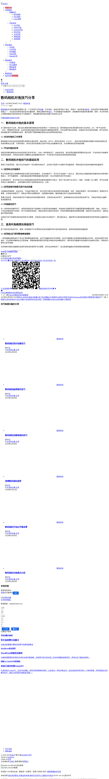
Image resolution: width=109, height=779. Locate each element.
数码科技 (8, 73)
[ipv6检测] (54, 768)
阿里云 (26, 761)
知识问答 (8, 76)
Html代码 (12, 54)
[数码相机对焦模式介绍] (31, 568)
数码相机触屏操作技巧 (15, 389)
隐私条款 (8, 751)
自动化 (64, 297)
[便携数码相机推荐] (31, 476)
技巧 (50, 112)
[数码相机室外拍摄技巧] (31, 339)
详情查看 (41, 299)
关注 (6, 629)
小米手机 (17, 34)
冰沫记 (12, 755)
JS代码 (11, 47)
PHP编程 (12, 52)
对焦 (87, 109)
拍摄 (41, 109)
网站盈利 (12, 69)
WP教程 (12, 62)
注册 (6, 83)
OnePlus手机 (18, 30)
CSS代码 (12, 49)
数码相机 (4, 109)
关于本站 (8, 749)
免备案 (27, 297)
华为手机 (17, 32)
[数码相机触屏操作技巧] (31, 385)
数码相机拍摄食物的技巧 (16, 435)
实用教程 (8, 10)
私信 (16, 629)
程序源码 (8, 45)
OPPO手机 (18, 28)
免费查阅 (83, 297)
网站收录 (12, 67)
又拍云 (11, 761)
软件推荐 (17, 14)
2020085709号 (27, 755)
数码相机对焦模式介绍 (15, 573)
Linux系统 (17, 19)
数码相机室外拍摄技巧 (15, 343)
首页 (9, 90)
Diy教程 (46, 297)
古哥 (2, 103)
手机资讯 (12, 23)
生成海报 (6, 288)
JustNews (11, 757)
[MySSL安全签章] (54, 765)
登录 (2, 83)
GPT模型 (8, 8)
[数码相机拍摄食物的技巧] (31, 430)
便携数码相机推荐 (13, 481)
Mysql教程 (13, 65)
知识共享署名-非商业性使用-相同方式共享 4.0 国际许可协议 (30, 775)
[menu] (2, 2)
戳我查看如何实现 (54, 771)
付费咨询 (60, 299)
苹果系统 (17, 36)
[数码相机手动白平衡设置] (31, 522)
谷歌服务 (17, 39)
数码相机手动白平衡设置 (16, 527)
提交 (15, 593)
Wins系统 (17, 17)
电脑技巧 (12, 12)
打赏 (32, 260)
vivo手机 (17, 25)
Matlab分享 (13, 56)
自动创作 (22, 299)
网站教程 (8, 60)
